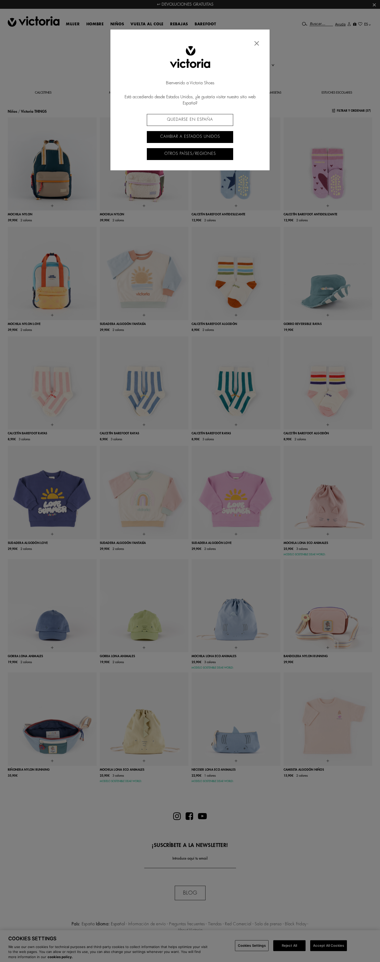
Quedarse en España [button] (190, 120)
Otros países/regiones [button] (190, 154)
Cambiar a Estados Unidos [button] (190, 137)
